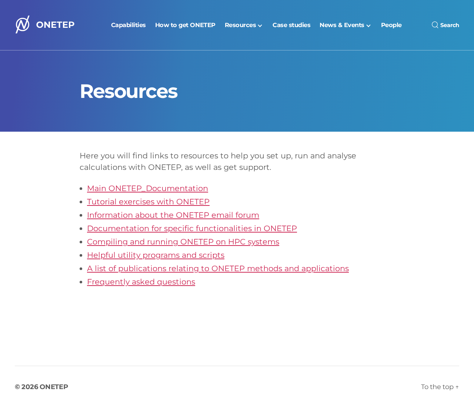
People (391, 25)
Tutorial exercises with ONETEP (148, 201)
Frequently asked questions (141, 281)
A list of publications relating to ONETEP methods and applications (218, 268)
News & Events (342, 25)
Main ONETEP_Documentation (147, 188)
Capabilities (128, 25)
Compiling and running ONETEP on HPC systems (183, 241)
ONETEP (54, 387)
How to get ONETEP (185, 25)
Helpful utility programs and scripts (155, 255)
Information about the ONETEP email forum (173, 215)
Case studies (291, 25)
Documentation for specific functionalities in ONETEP (192, 228)
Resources (240, 25)
